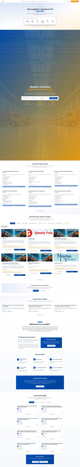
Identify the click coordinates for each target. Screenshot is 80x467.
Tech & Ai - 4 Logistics (51, 223)
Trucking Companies (59, 223)
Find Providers (23, 1)
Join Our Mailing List (40, 386)
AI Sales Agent (28, 1)
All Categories (12, 223)
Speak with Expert (43, 290)
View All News (39, 315)
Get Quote (19, 249)
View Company (9, 249)
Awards (41, 1)
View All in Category (66, 223)
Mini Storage (40, 223)
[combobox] (44, 98)
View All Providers (40, 279)
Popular (49, 402)
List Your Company (75, 1)
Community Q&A (33, 1)
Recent (37, 402)
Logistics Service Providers (33, 223)
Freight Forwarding (24, 223)
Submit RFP (37, 1)
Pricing (47, 1)
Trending (32, 402)
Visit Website (5, 269)
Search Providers (53, 98)
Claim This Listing (58, 273)
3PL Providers (18, 223)
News (44, 1)
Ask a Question (35, 461)
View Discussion (28, 426)
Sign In (69, 1)
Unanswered (43, 402)
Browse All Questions (44, 461)
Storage (45, 223)
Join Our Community (51, 345)
